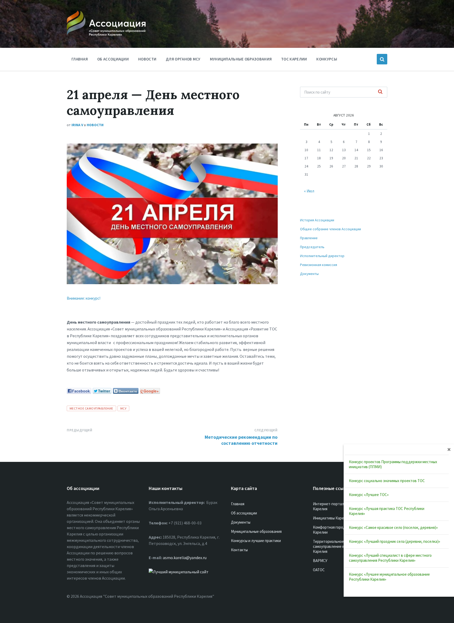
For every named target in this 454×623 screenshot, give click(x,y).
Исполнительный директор (322, 255)
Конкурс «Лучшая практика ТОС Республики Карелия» (386, 511)
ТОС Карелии (294, 59)
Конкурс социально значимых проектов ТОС (387, 480)
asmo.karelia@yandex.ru (185, 557)
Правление (309, 238)
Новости (147, 59)
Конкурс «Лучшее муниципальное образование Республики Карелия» (389, 577)
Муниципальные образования (241, 59)
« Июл (309, 190)
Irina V (77, 124)
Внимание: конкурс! (83, 298)
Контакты (239, 549)
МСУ (123, 408)
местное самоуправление (91, 408)
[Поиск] (380, 92)
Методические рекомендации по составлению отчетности (241, 440)
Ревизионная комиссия (318, 264)
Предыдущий (79, 430)
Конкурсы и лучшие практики (256, 540)
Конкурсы (326, 59)
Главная (79, 59)
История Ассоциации (317, 220)
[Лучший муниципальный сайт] (179, 571)
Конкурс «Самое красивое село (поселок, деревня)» (393, 527)
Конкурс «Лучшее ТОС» (369, 494)
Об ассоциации (113, 59)
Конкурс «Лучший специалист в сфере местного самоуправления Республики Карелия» (390, 558)
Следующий (266, 430)
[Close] (449, 449)
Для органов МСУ (183, 59)
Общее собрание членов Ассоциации (330, 229)
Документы (309, 273)
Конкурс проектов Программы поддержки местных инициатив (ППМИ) (393, 464)
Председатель (312, 246)
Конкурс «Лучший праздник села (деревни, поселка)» (394, 541)
